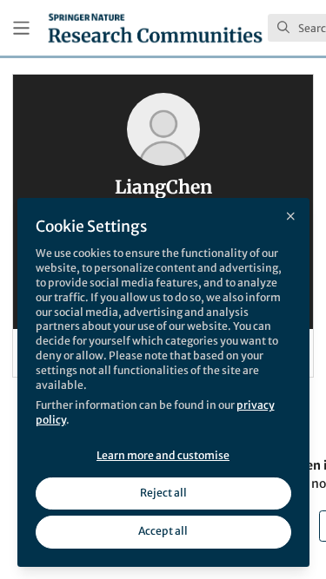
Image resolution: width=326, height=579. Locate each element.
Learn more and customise (163, 455)
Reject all (163, 492)
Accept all (163, 530)
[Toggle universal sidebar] (21, 28)
